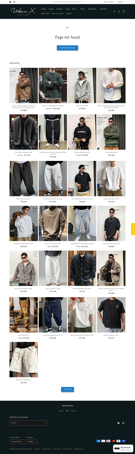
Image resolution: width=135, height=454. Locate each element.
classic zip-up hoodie (82, 106)
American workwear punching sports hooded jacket (111, 289)
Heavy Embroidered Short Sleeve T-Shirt (82, 335)
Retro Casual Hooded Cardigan (24, 288)
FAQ (67, 411)
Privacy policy (57, 449)
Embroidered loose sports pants (52, 199)
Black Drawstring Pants (24, 199)
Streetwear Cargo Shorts (23, 380)
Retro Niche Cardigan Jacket (23, 152)
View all (67, 389)
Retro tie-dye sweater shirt (53, 244)
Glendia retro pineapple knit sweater (53, 106)
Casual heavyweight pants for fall (53, 335)
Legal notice (37, 449)
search (61, 411)
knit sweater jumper (111, 152)
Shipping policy (79, 449)
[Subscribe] (45, 422)
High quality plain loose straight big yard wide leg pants (52, 153)
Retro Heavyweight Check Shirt (82, 288)
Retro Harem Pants (23, 335)
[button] (75, 9)
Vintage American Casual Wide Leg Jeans (82, 244)
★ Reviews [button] (133, 229)
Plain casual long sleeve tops (111, 244)
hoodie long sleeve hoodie (82, 152)
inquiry (73, 411)
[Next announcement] (90, 2)
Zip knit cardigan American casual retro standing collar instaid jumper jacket (23, 106)
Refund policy (47, 449)
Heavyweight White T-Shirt (111, 199)
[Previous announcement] (45, 2)
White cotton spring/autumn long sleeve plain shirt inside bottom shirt (111, 106)
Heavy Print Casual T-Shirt (111, 335)
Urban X (17, 449)
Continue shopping (67, 48)
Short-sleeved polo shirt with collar (82, 199)
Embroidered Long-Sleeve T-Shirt (23, 244)
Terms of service (67, 449)
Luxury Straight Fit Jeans (52, 288)
